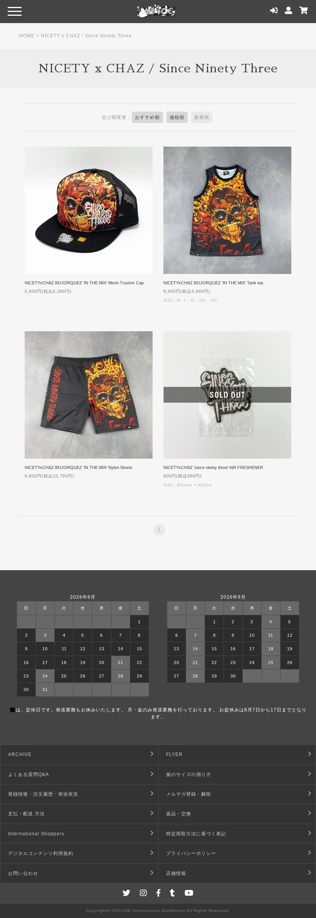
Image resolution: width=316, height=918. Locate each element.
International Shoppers (36, 833)
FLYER (174, 754)
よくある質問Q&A (28, 774)
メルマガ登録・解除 (188, 794)
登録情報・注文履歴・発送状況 (43, 794)
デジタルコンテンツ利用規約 (40, 853)
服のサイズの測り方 (188, 774)
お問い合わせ (23, 873)
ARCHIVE (20, 754)
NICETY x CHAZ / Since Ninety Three (86, 35)
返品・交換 (178, 813)
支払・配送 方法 (26, 813)
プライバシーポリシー (191, 853)
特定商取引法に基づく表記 (196, 833)
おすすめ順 (147, 117)
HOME (27, 35)
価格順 (177, 117)
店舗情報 (176, 873)
